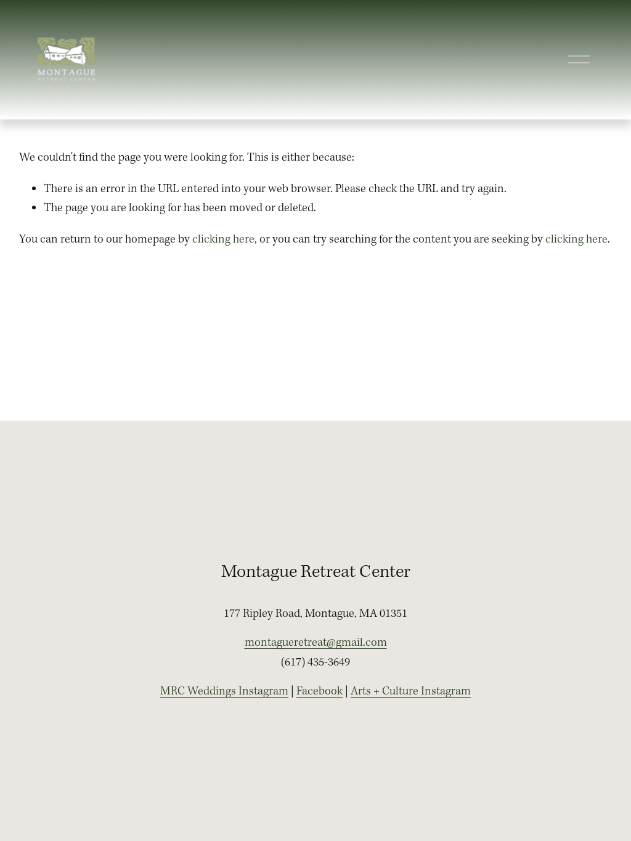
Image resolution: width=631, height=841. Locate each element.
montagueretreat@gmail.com (316, 643)
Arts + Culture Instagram (411, 691)
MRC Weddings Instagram (224, 691)
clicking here (223, 239)
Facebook (319, 691)
